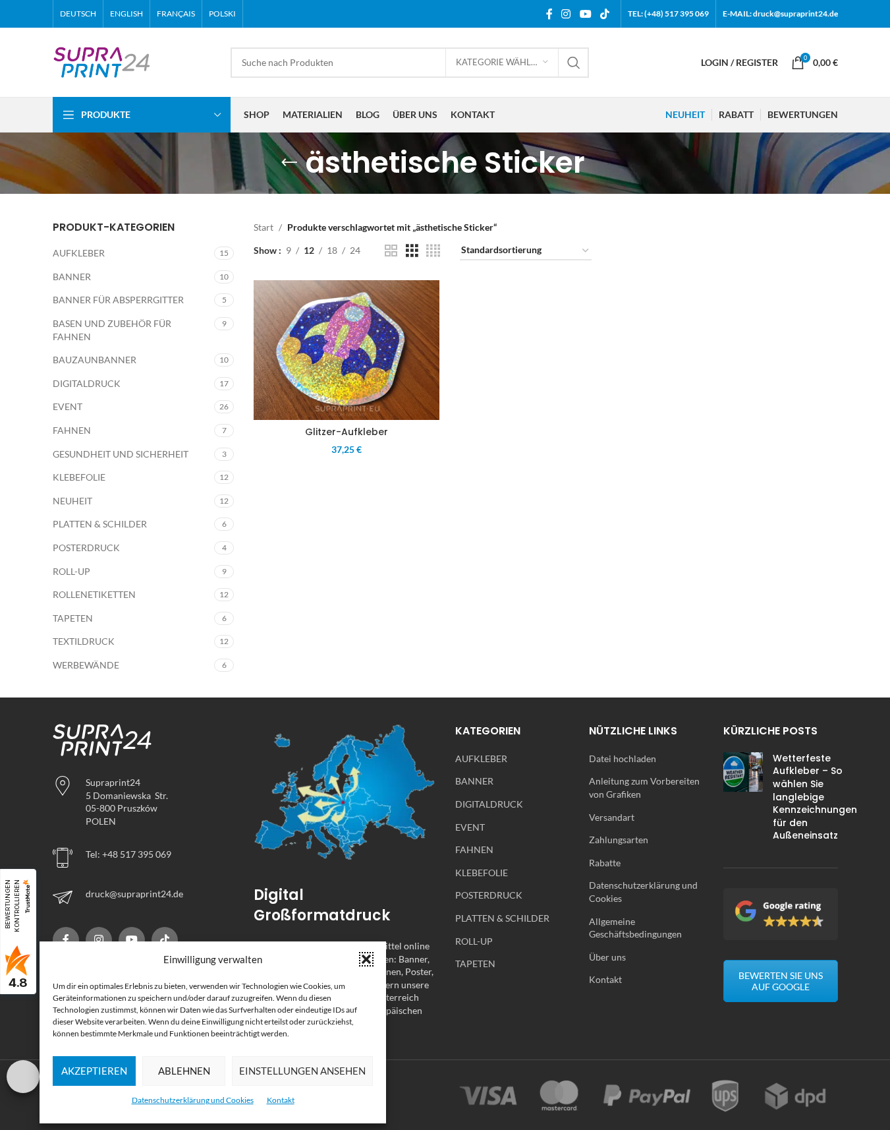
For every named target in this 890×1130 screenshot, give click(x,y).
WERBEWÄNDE (86, 664)
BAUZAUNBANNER (94, 359)
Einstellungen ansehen (302, 1071)
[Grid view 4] (433, 251)
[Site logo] (102, 61)
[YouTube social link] (585, 14)
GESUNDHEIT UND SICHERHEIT (120, 454)
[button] (366, 959)
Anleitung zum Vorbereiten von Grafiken (644, 787)
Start (263, 227)
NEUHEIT (72, 500)
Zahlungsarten (618, 839)
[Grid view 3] (412, 251)
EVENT (67, 406)
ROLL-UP (71, 571)
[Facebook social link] (549, 14)
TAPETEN (73, 618)
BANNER (72, 276)
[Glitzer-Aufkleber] (346, 350)
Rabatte (605, 862)
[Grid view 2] (391, 251)
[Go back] (289, 163)
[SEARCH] (574, 62)
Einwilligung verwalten (23, 1076)
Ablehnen (184, 1071)
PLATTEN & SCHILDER (100, 523)
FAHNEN (72, 430)
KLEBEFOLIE (79, 477)
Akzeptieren (94, 1071)
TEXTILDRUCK (84, 641)
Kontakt (280, 1100)
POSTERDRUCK (86, 547)
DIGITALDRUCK (87, 383)
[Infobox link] (144, 897)
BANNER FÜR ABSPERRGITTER (118, 299)
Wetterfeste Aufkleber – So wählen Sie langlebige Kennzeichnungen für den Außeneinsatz (815, 797)
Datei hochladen (622, 758)
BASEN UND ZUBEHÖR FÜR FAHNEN (112, 330)
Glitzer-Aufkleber (346, 431)
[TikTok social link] (604, 14)
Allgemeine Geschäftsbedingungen (635, 928)
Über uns (607, 957)
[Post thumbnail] (743, 800)
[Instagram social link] (566, 14)
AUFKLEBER (79, 252)
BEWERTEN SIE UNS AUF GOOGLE (780, 981)
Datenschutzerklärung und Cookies (193, 1100)
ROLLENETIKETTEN (94, 594)
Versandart (611, 817)
